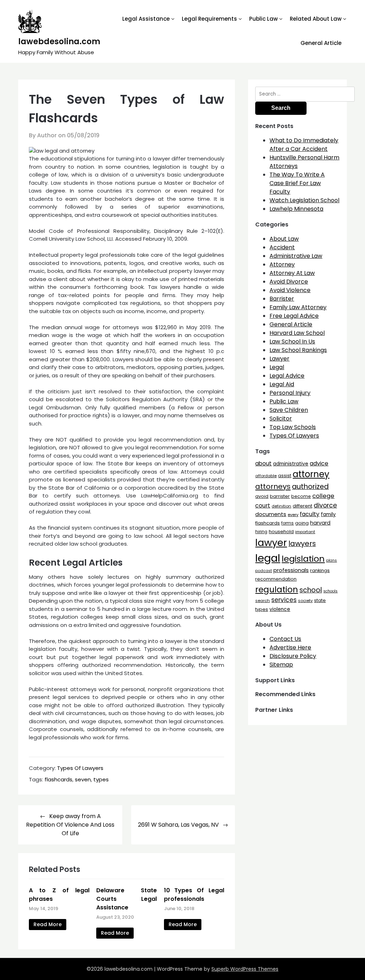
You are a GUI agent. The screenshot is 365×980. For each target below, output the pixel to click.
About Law (284, 239)
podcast (263, 570)
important (305, 532)
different (302, 505)
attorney (311, 474)
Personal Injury (289, 393)
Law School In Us (292, 341)
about (263, 463)
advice (319, 463)
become (301, 496)
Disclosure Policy (292, 656)
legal (267, 558)
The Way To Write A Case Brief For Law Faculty (297, 183)
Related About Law (315, 18)
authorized (310, 486)
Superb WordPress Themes (244, 969)
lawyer (271, 542)
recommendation (276, 579)
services (284, 600)
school (310, 590)
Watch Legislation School (304, 200)
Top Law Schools (292, 427)
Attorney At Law (292, 273)
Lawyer (279, 358)
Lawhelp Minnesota (296, 209)
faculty (309, 514)
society (305, 600)
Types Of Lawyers (80, 768)
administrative (290, 463)
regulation (276, 589)
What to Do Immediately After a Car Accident (303, 144)
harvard (320, 522)
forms (287, 523)
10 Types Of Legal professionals (194, 894)
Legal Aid (281, 384)
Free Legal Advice (294, 316)
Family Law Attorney (298, 307)
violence (279, 609)
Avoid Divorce (288, 281)
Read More (48, 924)
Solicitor (280, 418)
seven (83, 779)
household (281, 531)
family (328, 514)
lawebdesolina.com (59, 41)
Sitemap (281, 664)
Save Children (288, 410)
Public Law (263, 18)
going (302, 523)
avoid (261, 496)
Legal (276, 367)
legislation (303, 559)
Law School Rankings (298, 350)
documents (270, 514)
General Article (320, 43)
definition (281, 506)
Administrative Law (295, 256)
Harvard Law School (297, 333)
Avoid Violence (289, 290)
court (262, 505)
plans (331, 560)
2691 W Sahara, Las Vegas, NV (178, 825)
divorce (325, 505)
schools (330, 591)
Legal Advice (286, 376)
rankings (320, 570)
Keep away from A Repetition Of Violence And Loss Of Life (70, 824)
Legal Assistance (146, 18)
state (320, 600)
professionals (291, 570)
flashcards (58, 779)
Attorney (282, 264)
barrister (280, 496)
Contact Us (285, 639)
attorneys (273, 486)
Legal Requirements (209, 18)
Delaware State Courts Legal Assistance (126, 899)
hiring (261, 532)
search (262, 600)
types (101, 779)
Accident (282, 247)
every (293, 514)
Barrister (281, 299)
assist (284, 476)
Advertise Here (290, 647)
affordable (266, 476)
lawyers (302, 543)
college (323, 496)
